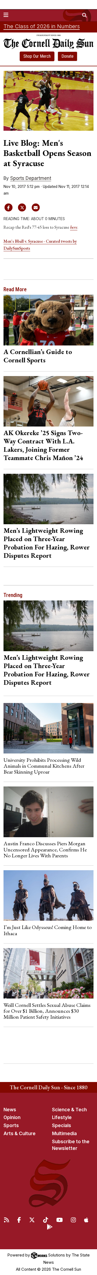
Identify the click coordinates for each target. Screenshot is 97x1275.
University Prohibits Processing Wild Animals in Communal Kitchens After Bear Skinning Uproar (44, 765)
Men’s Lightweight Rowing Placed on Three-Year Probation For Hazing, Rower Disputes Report (47, 543)
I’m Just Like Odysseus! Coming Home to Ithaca (48, 930)
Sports (11, 1125)
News (10, 1109)
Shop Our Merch (37, 56)
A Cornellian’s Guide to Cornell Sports (38, 355)
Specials (61, 1125)
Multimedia (64, 1133)
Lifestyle (62, 1117)
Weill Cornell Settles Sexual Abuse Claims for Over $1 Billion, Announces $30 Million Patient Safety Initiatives (47, 1011)
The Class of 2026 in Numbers (42, 26)
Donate (67, 56)
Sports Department (30, 178)
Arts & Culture (20, 1133)
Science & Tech (69, 1109)
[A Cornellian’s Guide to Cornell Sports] (49, 320)
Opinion (12, 1117)
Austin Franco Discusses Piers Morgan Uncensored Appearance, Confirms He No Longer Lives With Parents (45, 849)
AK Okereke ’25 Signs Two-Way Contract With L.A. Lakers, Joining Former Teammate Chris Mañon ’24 (43, 445)
